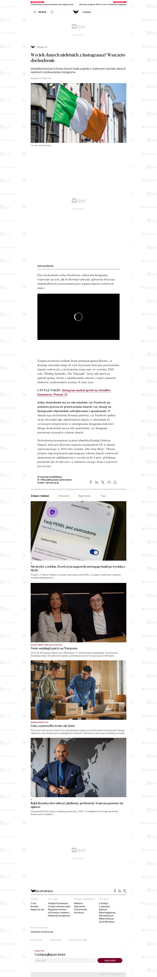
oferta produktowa (78, 940)
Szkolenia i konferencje (42, 932)
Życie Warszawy (107, 922)
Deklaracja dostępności (59, 915)
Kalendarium (55, 940)
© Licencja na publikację (49, 477)
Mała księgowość (107, 912)
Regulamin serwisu (57, 909)
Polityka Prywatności (58, 903)
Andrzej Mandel (45, 266)
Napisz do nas (37, 909)
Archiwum (79, 912)
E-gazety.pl (104, 906)
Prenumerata (80, 909)
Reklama (78, 903)
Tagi (102, 495)
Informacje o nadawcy (58, 912)
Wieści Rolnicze (106, 918)
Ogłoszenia (79, 906)
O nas (33, 903)
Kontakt (34, 906)
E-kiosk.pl (103, 903)
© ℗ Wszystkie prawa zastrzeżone (54, 480)
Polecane (63, 495)
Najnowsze (84, 495)
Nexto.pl (103, 909)
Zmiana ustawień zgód (59, 906)
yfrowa (86, 12)
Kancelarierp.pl (106, 915)
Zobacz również (40, 495)
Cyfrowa (40, 47)
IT (46, 47)
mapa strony (37, 940)
